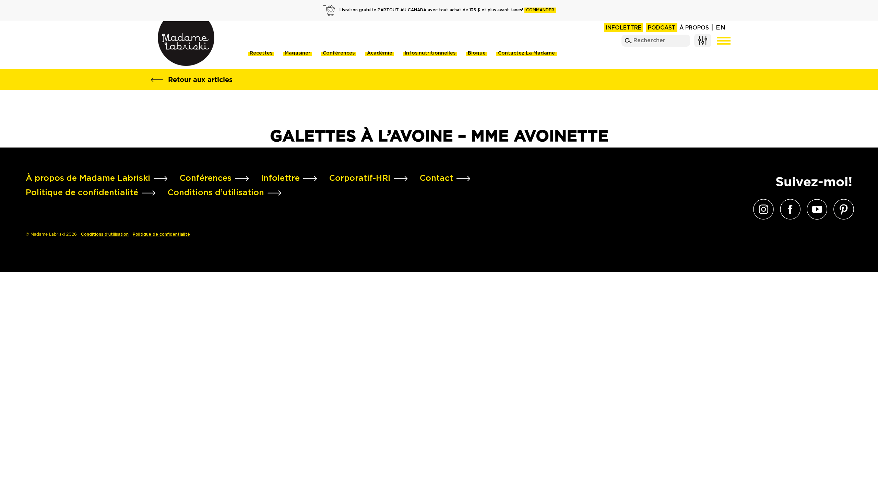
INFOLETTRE (623, 28)
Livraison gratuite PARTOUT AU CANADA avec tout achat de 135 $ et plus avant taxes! (447, 10)
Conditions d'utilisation (105, 234)
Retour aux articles (200, 79)
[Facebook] (788, 209)
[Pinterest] (842, 209)
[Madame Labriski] (186, 43)
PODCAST (662, 28)
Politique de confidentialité (161, 234)
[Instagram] (761, 209)
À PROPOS (694, 28)
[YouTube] (815, 209)
